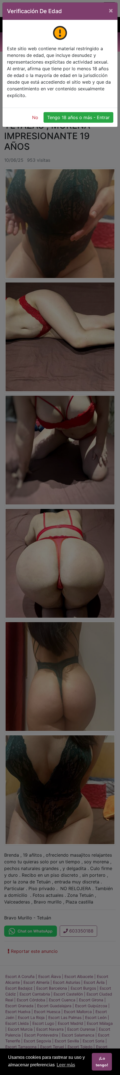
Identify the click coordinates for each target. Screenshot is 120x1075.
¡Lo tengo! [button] (102, 1061)
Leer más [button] (66, 1064)
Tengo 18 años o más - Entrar (78, 117)
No (35, 117)
